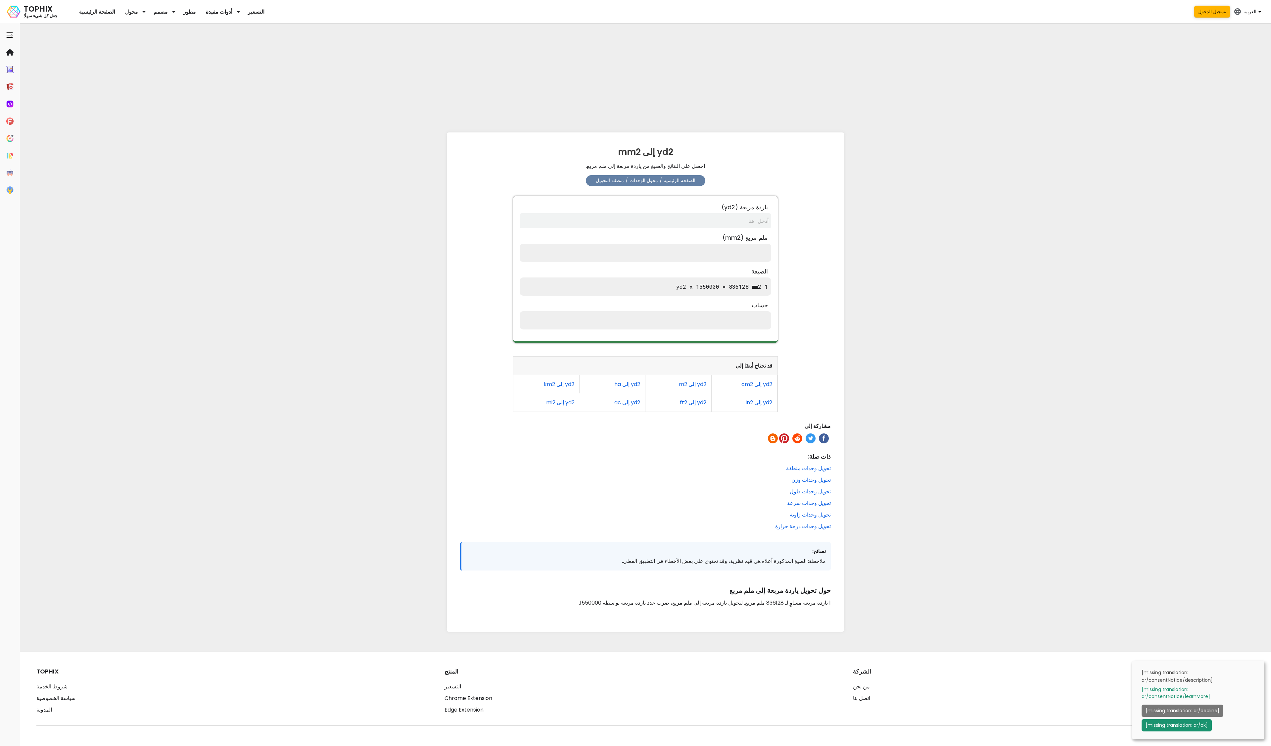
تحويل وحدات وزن (811, 480)
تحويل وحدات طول (810, 491)
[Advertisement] (645, 76)
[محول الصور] (10, 69)
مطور (189, 12)
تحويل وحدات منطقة (808, 468)
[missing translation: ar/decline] (1182, 710)
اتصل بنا (861, 698)
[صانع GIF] (10, 86)
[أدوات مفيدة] (10, 190)
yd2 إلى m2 (692, 384)
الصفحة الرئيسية (97, 12)
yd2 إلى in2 (759, 402)
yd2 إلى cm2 (756, 384)
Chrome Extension (468, 698)
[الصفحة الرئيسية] (10, 52)
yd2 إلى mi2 (560, 402)
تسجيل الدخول (1212, 11)
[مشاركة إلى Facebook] (824, 438)
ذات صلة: (819, 456)
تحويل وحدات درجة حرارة (803, 526)
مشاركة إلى (818, 426)
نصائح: (819, 551)
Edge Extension (464, 710)
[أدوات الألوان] (10, 138)
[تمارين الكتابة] (10, 172)
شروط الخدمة (52, 686)
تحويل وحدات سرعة (809, 503)
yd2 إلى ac (627, 402)
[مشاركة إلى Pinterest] (784, 438)
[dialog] (1198, 700)
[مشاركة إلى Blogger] (773, 438)
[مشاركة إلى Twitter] (811, 438)
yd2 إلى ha (627, 384)
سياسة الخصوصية (55, 698)
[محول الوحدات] (10, 155)
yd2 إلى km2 (559, 384)
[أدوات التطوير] (10, 104)
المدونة (44, 710)
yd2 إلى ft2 (693, 402)
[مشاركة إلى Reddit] (797, 438)
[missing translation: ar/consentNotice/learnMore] (1176, 693)
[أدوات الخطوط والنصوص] (10, 121)
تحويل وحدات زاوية (810, 515)
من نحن (861, 686)
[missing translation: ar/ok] (1177, 725)
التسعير (256, 12)
